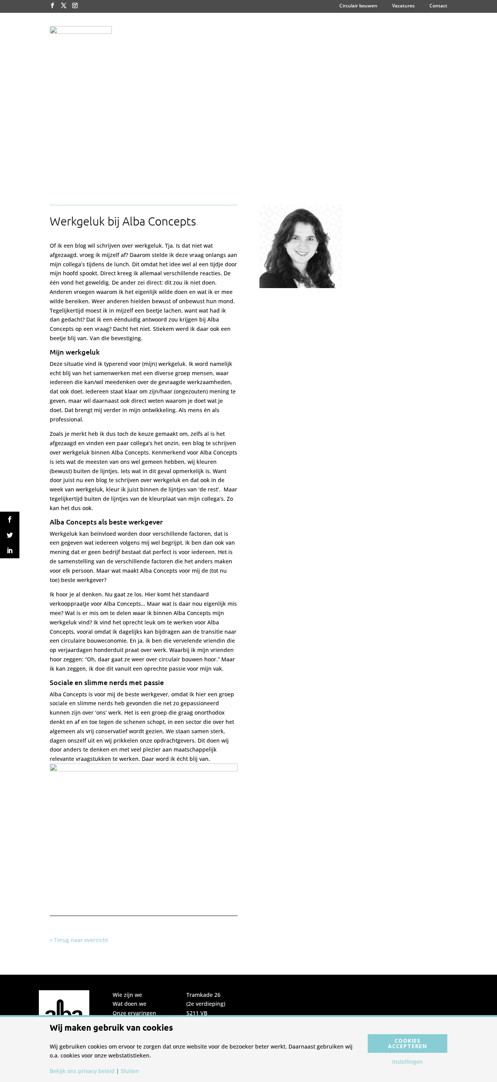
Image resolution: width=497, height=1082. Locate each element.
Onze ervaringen (134, 1013)
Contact (438, 6)
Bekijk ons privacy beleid (82, 1071)
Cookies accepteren (407, 1043)
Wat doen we (129, 1003)
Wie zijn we (127, 994)
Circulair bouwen (358, 6)
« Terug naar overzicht (79, 940)
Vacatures (403, 6)
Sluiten (130, 1071)
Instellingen (407, 1062)
